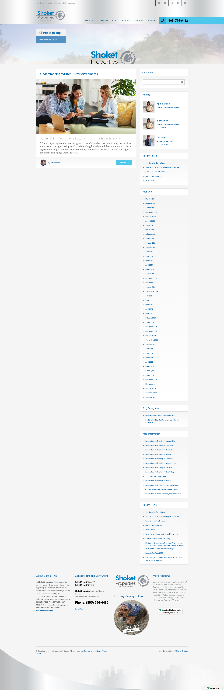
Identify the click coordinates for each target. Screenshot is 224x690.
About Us (89, 20)
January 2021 (150, 322)
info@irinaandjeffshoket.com (63, 3)
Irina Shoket (162, 121)
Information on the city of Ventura (158, 481)
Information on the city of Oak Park (158, 467)
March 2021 (149, 313)
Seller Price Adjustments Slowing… (158, 539)
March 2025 (149, 230)
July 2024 (149, 252)
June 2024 (149, 256)
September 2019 (151, 393)
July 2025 (149, 225)
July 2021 (149, 296)
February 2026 (150, 203)
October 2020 (150, 336)
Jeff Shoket (55, 163)
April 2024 (149, 265)
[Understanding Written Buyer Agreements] (86, 106)
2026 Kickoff (150, 181)
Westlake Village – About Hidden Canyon (163, 489)
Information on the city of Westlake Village (161, 485)
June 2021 (149, 300)
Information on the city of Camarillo (159, 450)
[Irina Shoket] (149, 123)
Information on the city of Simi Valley (159, 472)
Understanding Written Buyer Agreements (69, 74)
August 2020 (150, 344)
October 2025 (150, 217)
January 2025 (150, 239)
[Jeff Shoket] (149, 140)
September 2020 (151, 340)
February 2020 (150, 371)
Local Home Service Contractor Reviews (160, 415)
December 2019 (151, 380)
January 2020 (150, 375)
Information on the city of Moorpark (159, 459)
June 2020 (149, 353)
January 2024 (150, 274)
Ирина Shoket (163, 104)
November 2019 (151, 384)
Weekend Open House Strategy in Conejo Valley (163, 167)
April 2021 (149, 309)
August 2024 (150, 247)
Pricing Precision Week (153, 176)
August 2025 (150, 221)
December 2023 (151, 278)
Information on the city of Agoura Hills (160, 441)
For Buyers (138, 20)
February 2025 (150, 234)
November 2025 (151, 212)
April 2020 (149, 362)
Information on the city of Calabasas (159, 445)
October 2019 (150, 388)
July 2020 (149, 349)
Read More (124, 163)
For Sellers (125, 20)
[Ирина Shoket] (149, 106)
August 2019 (150, 397)
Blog (114, 20)
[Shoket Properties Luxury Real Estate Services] (50, 17)
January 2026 (150, 208)
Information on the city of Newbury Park (160, 463)
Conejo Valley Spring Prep (155, 163)
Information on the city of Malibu (158, 454)
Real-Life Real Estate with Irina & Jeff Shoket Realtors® (89, 138)
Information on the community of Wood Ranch (163, 494)
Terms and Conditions (92, 651)
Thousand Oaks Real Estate (155, 476)
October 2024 (150, 243)
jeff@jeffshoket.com (164, 141)
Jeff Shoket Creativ (179, 651)
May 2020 (149, 358)
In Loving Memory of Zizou (129, 596)
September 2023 (151, 291)
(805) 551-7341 (162, 144)
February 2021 (150, 318)
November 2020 (151, 331)
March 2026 (149, 199)
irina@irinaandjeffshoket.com (168, 107)
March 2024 (149, 269)
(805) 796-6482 (178, 20)
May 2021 (149, 305)
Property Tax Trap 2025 (154, 553)
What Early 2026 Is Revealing (156, 172)
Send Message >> (82, 609)
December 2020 (151, 327)
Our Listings (102, 20)
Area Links (152, 20)
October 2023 (150, 287)
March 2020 (149, 366)
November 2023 (151, 283)
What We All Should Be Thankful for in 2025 (161, 534)
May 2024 (149, 261)
